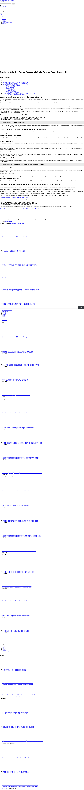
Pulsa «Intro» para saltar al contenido (7, 0)
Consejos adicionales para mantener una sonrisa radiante (15, 94)
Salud (3, 20)
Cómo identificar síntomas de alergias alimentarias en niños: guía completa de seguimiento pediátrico (21, 535)
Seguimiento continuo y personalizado (12, 92)
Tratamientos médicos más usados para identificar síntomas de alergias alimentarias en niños (20, 520)
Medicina (4, 312)
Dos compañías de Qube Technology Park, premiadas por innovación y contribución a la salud (20, 289)
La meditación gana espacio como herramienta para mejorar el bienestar (16, 277)
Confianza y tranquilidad (10, 90)
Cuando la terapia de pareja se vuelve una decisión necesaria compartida (16, 615)
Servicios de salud (8, 221)
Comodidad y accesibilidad (10, 89)
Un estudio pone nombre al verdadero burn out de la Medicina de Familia (16, 490)
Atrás (1, 14)
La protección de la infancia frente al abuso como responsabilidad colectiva (16, 586)
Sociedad (4, 19)
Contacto (4, 23)
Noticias (4, 17)
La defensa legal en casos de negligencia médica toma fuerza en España (16, 630)
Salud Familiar (5, 316)
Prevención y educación (10, 88)
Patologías (4, 21)
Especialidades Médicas (7, 22)
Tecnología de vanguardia (10, 86)
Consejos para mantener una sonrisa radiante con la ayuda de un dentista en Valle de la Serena (19, 93)
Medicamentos (5, 311)
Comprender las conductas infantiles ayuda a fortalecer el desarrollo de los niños (17, 351)
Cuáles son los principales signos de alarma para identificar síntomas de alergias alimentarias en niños (22, 471)
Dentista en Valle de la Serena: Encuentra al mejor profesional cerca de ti (16, 82)
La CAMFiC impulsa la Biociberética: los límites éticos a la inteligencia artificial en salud (19, 264)
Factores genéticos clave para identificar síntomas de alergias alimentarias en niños (18, 427)
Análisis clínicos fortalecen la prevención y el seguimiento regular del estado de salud (18, 303)
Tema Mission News (4, 788)
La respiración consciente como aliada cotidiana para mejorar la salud (15, 412)
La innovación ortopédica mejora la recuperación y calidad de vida (15, 379)
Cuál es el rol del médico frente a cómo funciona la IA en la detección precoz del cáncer (19, 549)
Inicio (3, 16)
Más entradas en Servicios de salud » (17, 223)
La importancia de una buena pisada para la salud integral (13, 250)
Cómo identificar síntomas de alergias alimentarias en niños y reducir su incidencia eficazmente (20, 457)
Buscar (81, 307)
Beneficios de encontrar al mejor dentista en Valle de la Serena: (16, 83)
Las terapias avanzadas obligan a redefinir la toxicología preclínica (15, 236)
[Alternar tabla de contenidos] (1, 80)
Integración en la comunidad (11, 91)
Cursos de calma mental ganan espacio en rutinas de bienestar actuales (16, 393)
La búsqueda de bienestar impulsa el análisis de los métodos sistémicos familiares (18, 571)
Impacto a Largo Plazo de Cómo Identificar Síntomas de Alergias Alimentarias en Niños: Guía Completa (22, 442)
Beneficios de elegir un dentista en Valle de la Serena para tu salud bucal (15, 84)
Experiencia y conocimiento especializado (13, 85)
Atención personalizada (10, 87)
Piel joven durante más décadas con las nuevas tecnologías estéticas (15, 505)
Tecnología (4, 320)
